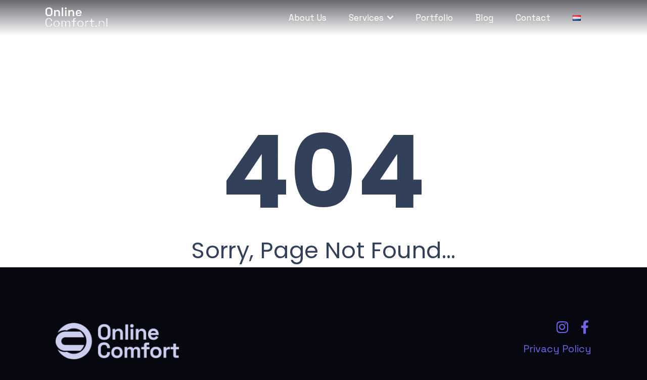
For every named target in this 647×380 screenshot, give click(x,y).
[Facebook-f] (584, 327)
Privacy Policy (557, 348)
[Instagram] (562, 327)
